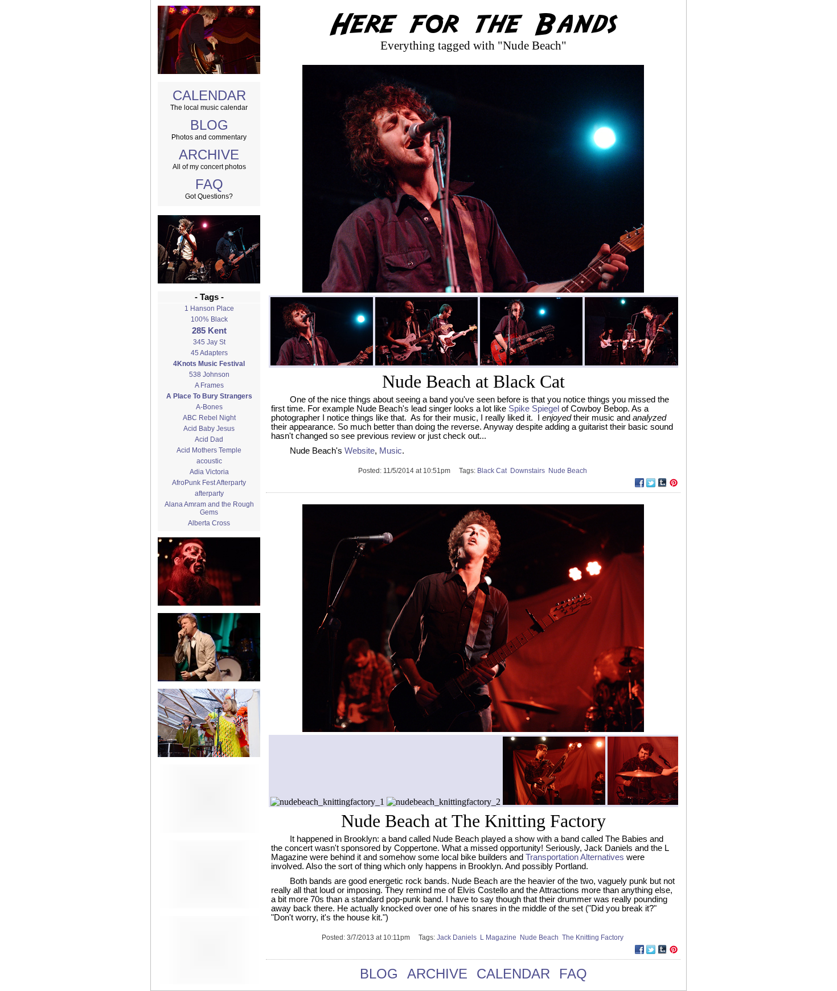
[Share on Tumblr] (662, 484)
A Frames (209, 385)
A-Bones (209, 407)
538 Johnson (209, 375)
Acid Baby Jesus (209, 429)
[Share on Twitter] (650, 484)
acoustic (209, 461)
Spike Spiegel (533, 408)
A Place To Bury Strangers (209, 396)
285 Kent (209, 330)
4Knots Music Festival (209, 364)
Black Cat (493, 471)
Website (359, 450)
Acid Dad (209, 439)
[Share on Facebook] (639, 484)
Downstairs (529, 471)
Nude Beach (568, 471)
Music (390, 450)
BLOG (209, 125)
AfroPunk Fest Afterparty (209, 483)
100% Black (209, 319)
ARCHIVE (209, 154)
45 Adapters (209, 353)
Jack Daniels (458, 937)
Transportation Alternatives (575, 857)
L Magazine (500, 937)
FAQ (209, 184)
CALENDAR (209, 95)
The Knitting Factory (593, 937)
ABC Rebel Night (209, 418)
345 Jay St (209, 342)
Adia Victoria (209, 472)
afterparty (209, 493)
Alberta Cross (209, 523)
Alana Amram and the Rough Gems (209, 508)
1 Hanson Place (209, 308)
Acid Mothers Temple (209, 450)
